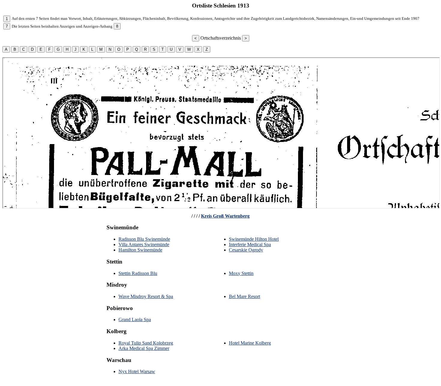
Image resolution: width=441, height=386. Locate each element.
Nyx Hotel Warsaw (136, 371)
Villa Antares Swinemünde (143, 244)
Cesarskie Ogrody (246, 249)
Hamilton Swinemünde (140, 249)
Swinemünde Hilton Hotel (254, 239)
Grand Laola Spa (134, 319)
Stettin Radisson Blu (137, 273)
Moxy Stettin (241, 273)
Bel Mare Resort (244, 296)
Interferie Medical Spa (250, 244)
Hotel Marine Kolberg (250, 342)
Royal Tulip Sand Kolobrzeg (145, 342)
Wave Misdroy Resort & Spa (145, 296)
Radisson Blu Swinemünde (144, 239)
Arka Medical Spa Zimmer (143, 348)
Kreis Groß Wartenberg (225, 216)
